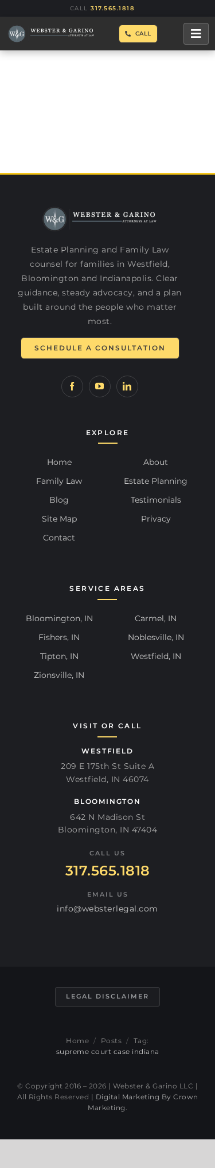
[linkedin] (127, 386)
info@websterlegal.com (107, 908)
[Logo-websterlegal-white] (51, 34)
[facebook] (72, 386)
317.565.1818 (113, 8)
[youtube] (100, 386)
